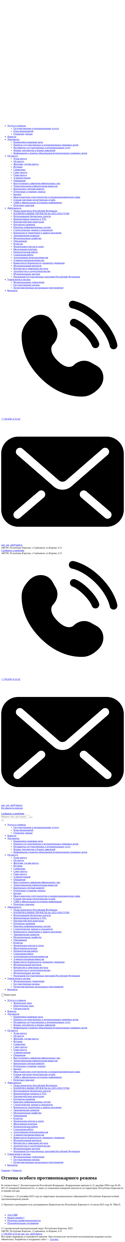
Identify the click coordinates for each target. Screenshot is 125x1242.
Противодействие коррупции (28, 221)
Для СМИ (12, 1215)
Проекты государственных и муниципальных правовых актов (45, 145)
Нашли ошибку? (15, 1217)
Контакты (12, 290)
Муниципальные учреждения (28, 282)
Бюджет (17, 194)
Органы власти (21, 1008)
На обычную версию (12, 808)
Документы (13, 139)
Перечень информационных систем (32, 227)
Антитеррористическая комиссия (30, 257)
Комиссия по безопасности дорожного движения (38, 263)
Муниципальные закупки (26, 274)
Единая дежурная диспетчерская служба (34, 200)
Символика (19, 169)
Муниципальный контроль (27, 265)
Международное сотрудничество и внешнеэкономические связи (46, 197)
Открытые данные (23, 134)
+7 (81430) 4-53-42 (10, 1234)
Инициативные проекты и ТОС (30, 219)
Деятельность (14, 208)
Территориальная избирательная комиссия (35, 186)
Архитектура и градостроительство (31, 271)
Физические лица (22, 1003)
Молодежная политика (25, 249)
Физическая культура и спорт (28, 246)
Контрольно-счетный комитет (29, 189)
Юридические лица (23, 1005)
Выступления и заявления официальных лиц (36, 183)
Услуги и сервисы (16, 125)
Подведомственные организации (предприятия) (38, 287)
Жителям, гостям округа (26, 164)
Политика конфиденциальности (24, 1220)
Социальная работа (23, 254)
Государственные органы (26, 285)
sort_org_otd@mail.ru (31, 1234)
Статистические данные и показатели (33, 230)
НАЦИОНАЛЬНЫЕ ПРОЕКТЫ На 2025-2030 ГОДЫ (41, 213)
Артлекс (54, 1239)
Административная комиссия (28, 260)
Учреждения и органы (18, 279)
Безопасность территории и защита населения (37, 232)
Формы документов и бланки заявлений (34, 150)
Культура (18, 243)
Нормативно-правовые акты (28, 142)
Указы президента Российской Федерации (35, 210)
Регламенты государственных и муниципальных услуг (42, 147)
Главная (5, 1170)
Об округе (12, 156)
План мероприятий (23, 131)
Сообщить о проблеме (12, 550)
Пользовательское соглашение (23, 1223)
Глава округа (20, 175)
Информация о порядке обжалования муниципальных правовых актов (50, 153)
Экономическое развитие (26, 235)
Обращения (19, 180)
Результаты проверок (24, 224)
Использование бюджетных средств (32, 216)
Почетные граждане (23, 205)
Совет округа (20, 172)
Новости (11, 136)
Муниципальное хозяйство (27, 238)
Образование (20, 241)
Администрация (21, 178)
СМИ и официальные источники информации (37, 202)
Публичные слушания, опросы (29, 191)
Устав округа (20, 158)
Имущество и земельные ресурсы (30, 268)
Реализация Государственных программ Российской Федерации (46, 276)
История (17, 167)
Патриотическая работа (25, 252)
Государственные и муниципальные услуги (36, 128)
